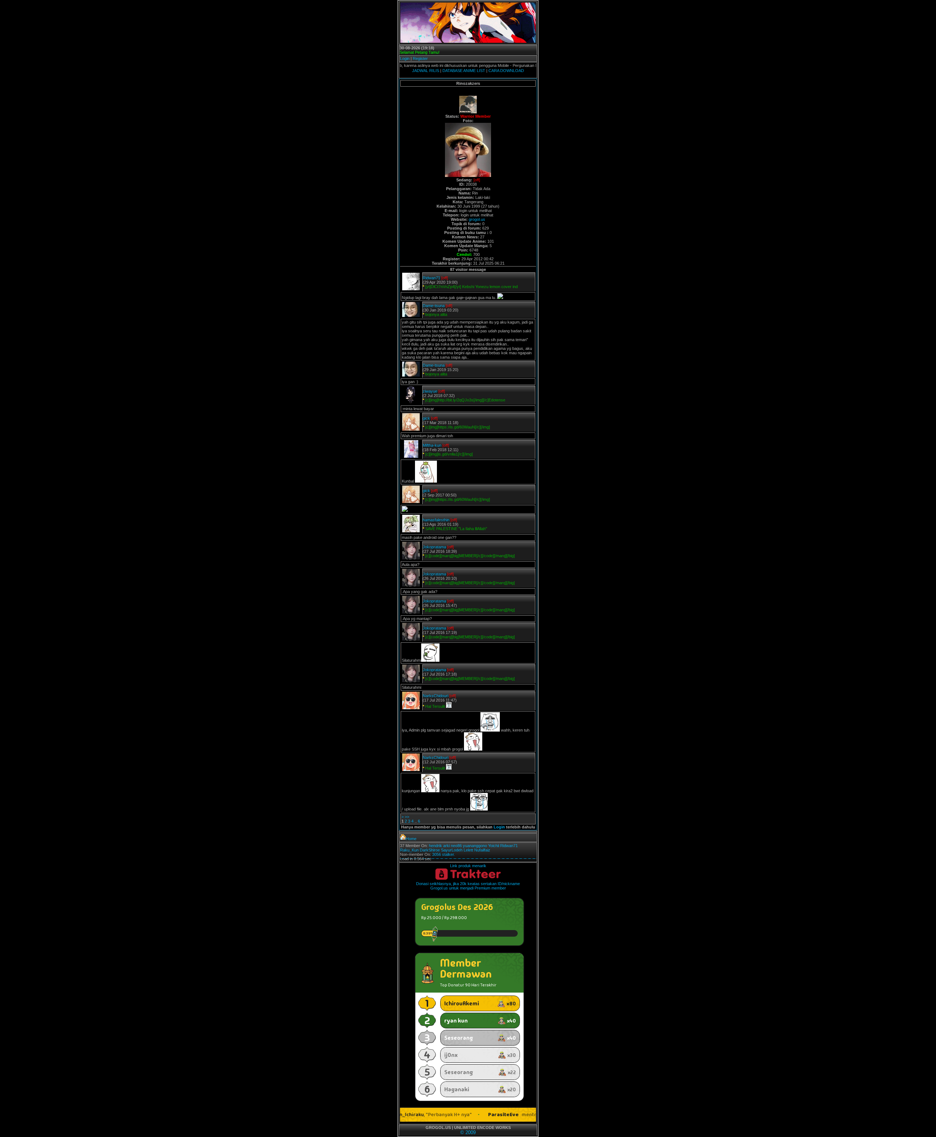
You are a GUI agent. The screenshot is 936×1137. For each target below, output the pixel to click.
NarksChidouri (435, 696)
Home (411, 838)
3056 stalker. (443, 854)
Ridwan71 (431, 278)
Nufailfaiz (482, 850)
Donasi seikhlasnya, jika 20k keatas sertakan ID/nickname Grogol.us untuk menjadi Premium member (468, 885)
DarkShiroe (430, 850)
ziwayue (430, 391)
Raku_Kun (409, 850)
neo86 (456, 845)
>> (407, 817)
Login (405, 58)
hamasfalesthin (436, 520)
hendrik (435, 845)
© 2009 (468, 1132)
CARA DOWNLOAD (506, 70)
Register (420, 58)
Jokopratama (434, 547)
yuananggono (475, 845)
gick (426, 418)
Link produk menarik (468, 866)
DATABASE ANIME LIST (463, 70)
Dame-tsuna (434, 305)
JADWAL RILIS (425, 70)
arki (446, 845)
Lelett (468, 850)
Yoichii (493, 845)
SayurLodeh (452, 850)
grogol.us (477, 219)
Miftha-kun (432, 445)
